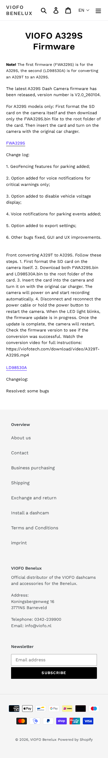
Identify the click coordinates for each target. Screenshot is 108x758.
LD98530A (16, 367)
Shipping (20, 482)
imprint (19, 542)
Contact (20, 452)
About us (21, 437)
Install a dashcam (30, 512)
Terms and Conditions (34, 527)
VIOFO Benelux (43, 739)
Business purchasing (33, 467)
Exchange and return (33, 497)
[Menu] (98, 10)
